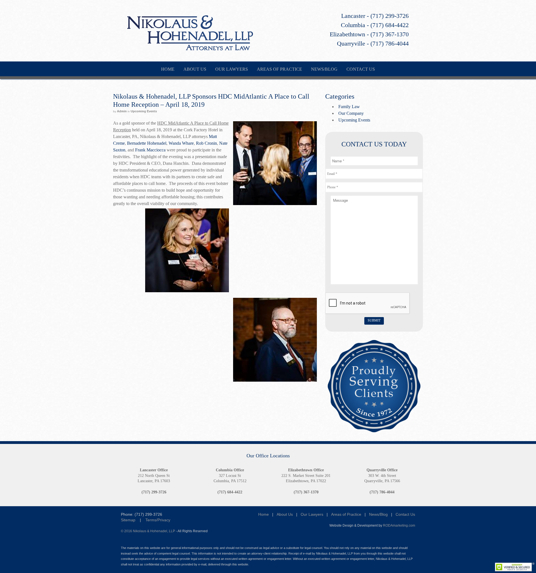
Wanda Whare (181, 143)
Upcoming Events (144, 111)
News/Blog (378, 514)
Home (263, 514)
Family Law (349, 106)
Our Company (351, 113)
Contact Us (405, 514)
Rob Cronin (206, 143)
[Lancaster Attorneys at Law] (190, 46)
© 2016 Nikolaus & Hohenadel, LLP (148, 531)
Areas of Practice (346, 514)
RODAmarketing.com (399, 525)
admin (122, 111)
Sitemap (128, 520)
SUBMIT (374, 320)
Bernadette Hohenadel (146, 143)
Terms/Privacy (157, 520)
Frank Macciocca (150, 150)
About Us (285, 514)
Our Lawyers (312, 514)
